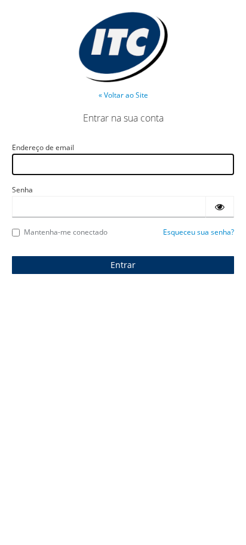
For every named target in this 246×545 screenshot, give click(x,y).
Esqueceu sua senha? (198, 232)
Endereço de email (43, 147)
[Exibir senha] (219, 206)
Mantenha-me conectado (65, 232)
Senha (22, 190)
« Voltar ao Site (123, 95)
